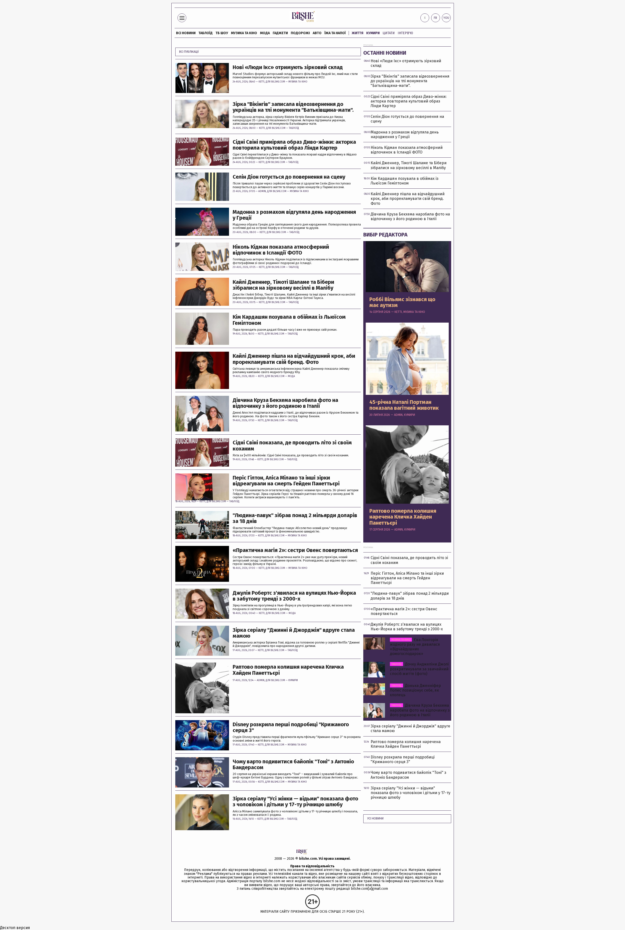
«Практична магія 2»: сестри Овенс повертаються (295, 550)
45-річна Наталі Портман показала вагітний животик (404, 405)
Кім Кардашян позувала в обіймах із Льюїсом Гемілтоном (289, 320)
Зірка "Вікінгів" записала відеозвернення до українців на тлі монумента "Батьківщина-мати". (293, 107)
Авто (317, 33)
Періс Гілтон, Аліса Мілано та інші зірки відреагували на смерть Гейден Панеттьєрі (286, 481)
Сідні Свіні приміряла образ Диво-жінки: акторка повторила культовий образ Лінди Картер (294, 145)
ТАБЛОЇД (205, 33)
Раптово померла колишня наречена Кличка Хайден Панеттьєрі (288, 670)
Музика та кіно (244, 33)
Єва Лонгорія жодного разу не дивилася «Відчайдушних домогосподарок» (415, 646)
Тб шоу (222, 33)
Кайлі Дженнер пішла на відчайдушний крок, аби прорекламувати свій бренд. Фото (294, 359)
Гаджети (280, 33)
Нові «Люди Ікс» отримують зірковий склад (288, 67)
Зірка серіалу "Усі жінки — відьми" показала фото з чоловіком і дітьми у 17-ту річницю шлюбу (295, 801)
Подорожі (300, 33)
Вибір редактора (385, 234)
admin (262, 191)
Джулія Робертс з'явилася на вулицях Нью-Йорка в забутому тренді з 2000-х (294, 596)
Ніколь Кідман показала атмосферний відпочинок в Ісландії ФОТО (281, 250)
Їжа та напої (335, 33)
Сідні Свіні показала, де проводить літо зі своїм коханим (292, 445)
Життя (357, 33)
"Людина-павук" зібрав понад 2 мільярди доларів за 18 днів (295, 518)
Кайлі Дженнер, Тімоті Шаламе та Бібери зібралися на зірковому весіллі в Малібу (283, 285)
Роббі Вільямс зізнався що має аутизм (402, 302)
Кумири (373, 33)
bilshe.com (308, 859)
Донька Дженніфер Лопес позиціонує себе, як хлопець (415, 690)
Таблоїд (294, 128)
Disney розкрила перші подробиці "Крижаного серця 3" (291, 727)
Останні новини (384, 53)
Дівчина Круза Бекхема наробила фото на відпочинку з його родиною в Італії (285, 403)
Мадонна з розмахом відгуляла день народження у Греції (294, 215)
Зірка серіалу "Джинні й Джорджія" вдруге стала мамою (294, 633)
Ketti (261, 81)
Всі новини (186, 33)
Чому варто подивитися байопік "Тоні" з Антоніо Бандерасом (293, 764)
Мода (265, 33)
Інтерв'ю (405, 33)
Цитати (389, 33)
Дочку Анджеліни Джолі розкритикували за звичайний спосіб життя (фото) (419, 669)
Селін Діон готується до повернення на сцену (289, 177)
